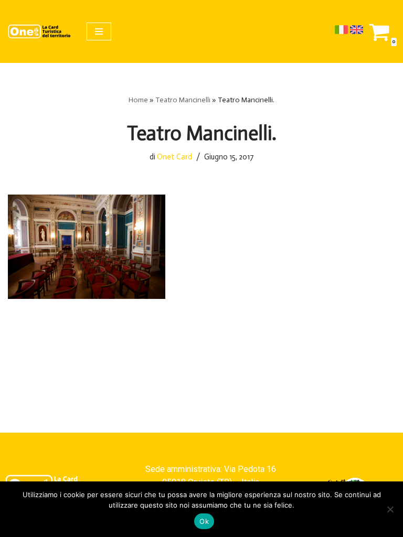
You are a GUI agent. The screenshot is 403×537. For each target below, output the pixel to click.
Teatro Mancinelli (182, 99)
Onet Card (174, 157)
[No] (390, 509)
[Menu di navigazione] (99, 31)
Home (138, 99)
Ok (204, 521)
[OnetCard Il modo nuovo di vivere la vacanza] (39, 31)
